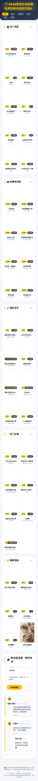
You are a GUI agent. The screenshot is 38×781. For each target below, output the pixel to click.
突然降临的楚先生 (27, 237)
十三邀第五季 (27, 421)
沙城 (10, 82)
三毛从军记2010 (11, 461)
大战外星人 (27, 616)
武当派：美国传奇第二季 (13, 266)
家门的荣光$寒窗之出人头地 (14, 587)
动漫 (5, 17)
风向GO (27, 392)
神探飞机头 (27, 111)
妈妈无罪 (11, 295)
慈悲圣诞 (27, 54)
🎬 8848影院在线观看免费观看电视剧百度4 (18, 6)
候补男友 (27, 82)
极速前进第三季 (11, 421)
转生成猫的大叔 (11, 490)
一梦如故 (11, 209)
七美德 (27, 519)
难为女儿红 (11, 237)
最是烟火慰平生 (11, 169)
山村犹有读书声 (27, 140)
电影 (12, 14)
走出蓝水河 (27, 295)
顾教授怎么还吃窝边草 (28, 587)
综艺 (28, 14)
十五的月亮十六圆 (27, 169)
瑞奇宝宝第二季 (11, 519)
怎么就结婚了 (11, 111)
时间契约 (11, 140)
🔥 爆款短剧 (13, 560)
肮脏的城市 (27, 364)
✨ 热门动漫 (13, 434)
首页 (5, 14)
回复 (15, 715)
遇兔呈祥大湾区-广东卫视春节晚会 (16, 335)
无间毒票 (11, 645)
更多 (31, 27)
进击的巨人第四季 (27, 461)
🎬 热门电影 (13, 26)
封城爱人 (11, 616)
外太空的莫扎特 (11, 54)
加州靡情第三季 (27, 209)
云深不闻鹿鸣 (27, 645)
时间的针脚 (27, 266)
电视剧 (20, 14)
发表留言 (15, 687)
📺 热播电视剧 (14, 181)
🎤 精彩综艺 (13, 308)
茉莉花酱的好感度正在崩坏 (14, 547)
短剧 (12, 17)
